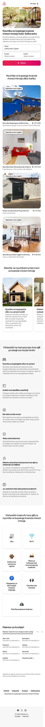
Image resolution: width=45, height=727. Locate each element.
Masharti (25, 716)
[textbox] (12, 56)
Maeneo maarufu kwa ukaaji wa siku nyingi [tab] (18, 632)
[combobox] (21, 48)
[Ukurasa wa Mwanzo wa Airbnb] (4, 3)
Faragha (17, 716)
